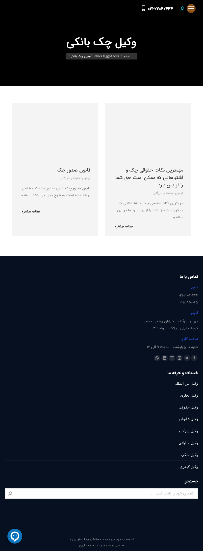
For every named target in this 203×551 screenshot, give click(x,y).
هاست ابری (87, 545)
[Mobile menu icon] (191, 8)
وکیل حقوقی (188, 407)
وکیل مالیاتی (188, 443)
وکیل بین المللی (186, 383)
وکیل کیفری (189, 466)
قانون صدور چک (73, 170)
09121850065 (188, 302)
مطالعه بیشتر (124, 226)
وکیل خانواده (188, 419)
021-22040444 (160, 9)
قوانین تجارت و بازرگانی (167, 193)
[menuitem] (134, 8)
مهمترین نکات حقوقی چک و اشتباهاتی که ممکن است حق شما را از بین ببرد (149, 177)
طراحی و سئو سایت (110, 545)
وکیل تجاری (189, 395)
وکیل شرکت (188, 431)
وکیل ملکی (189, 455)
